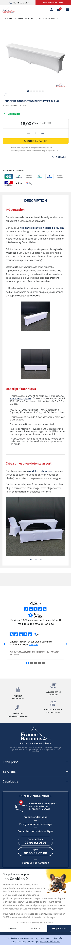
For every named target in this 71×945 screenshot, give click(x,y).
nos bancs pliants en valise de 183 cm (42, 227)
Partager (60, 156)
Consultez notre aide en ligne (35, 831)
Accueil (8, 18)
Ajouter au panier (35, 140)
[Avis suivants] (66, 644)
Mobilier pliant (26, 18)
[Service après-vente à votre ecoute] (53, 703)
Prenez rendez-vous (35, 817)
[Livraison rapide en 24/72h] (53, 685)
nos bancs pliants (20, 398)
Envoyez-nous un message (35, 824)
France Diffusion (50, 941)
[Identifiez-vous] (52, 9)
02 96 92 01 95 (21, 2)
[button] (31, 559)
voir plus (33, 644)
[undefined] (60, 620)
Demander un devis (53, 2)
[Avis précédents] (4, 644)
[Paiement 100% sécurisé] (18, 689)
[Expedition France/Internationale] (18, 707)
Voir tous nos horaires (34, 862)
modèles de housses (40, 471)
